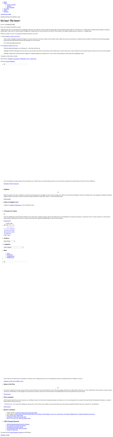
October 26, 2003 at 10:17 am (10, 45)
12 (13, 228)
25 (12, 232)
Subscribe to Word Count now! (11, 183)
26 (13, 232)
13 (4, 230)
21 (6, 232)
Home (5, 2)
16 (9, 230)
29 (7, 233)
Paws (8, 415)
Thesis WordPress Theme (16, 432)
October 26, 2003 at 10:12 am (12, 36)
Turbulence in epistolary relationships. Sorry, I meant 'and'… (22, 58)
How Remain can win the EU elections (16, 425)
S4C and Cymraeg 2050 (17, 415)
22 (7, 232)
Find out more (7, 220)
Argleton (9, 6)
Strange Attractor (13, 421)
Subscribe (6, 11)
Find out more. (7, 199)
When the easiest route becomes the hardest (26, 412)
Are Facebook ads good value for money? (17, 428)
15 (7, 230)
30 (9, 233)
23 (9, 232)
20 (4, 232)
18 (12, 230)
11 (12, 228)
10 (10, 228)
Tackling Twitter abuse (12, 429)
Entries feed (10, 254)
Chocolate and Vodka (6, 14)
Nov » (8, 235)
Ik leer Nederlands (10, 61)
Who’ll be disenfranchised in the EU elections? (18, 424)
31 (10, 233)
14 (6, 230)
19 (13, 230)
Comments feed (10, 256)
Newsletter (6, 8)
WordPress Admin (5, 435)
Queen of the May (11, 4)
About (5, 10)
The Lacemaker (10, 7)
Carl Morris (9, 417)
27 (4, 233)
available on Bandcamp (15, 205)
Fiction (5, 3)
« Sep (5, 235)
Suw (8, 418)
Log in (8, 253)
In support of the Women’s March (15, 427)
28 (6, 233)
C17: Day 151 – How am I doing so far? (21, 418)
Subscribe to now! (13, 381)
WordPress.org (10, 257)
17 (10, 230)
